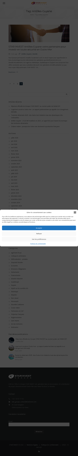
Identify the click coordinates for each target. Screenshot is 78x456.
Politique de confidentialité (38, 244)
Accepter (39, 228)
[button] (75, 212)
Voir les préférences (39, 239)
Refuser (39, 234)
